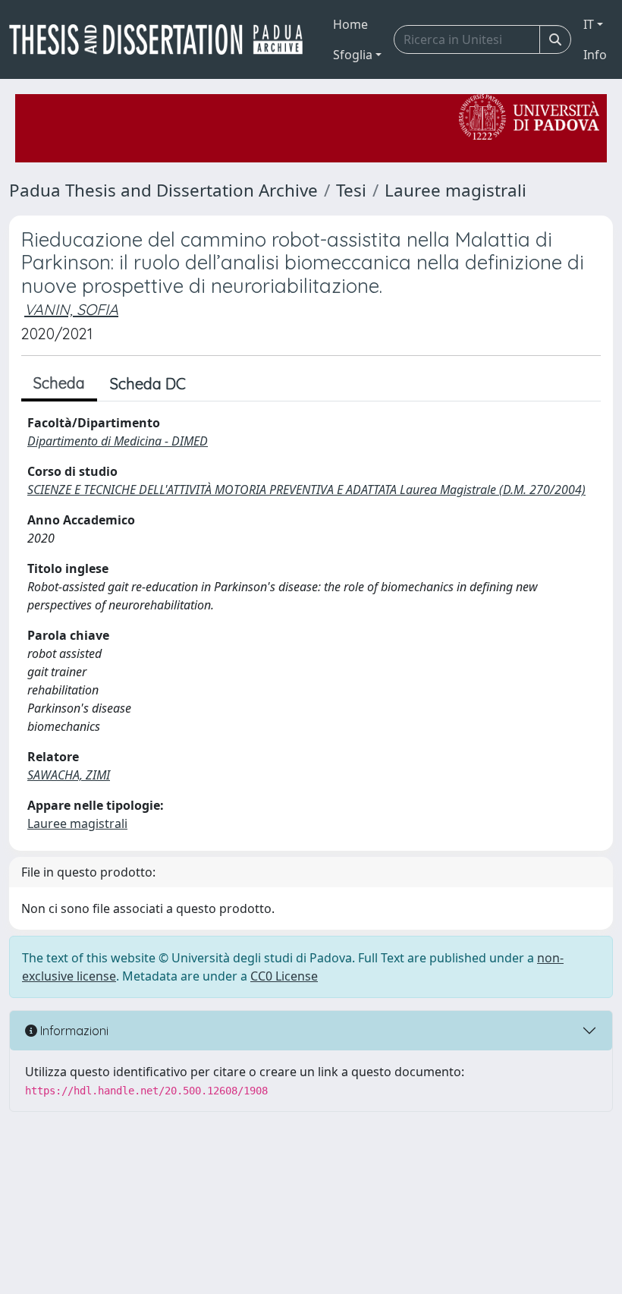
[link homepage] (162, 39)
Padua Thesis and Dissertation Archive (163, 190)
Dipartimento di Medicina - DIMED (117, 441)
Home (350, 24)
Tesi (351, 190)
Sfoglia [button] (352, 54)
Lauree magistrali (455, 190)
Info (595, 54)
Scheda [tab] (59, 382)
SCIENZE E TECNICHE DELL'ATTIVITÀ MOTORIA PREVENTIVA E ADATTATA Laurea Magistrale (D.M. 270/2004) (306, 489)
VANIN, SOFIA (71, 309)
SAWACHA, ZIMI (68, 775)
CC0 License (284, 976)
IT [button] (588, 24)
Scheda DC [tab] (148, 383)
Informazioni (72, 1030)
